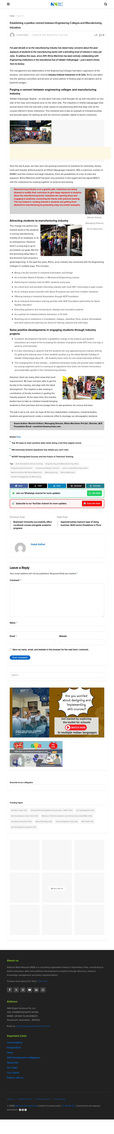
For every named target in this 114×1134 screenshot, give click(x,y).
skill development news (67, 821)
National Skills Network (26, 1105)
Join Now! (96, 493)
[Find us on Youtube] (29, 989)
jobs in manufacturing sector (75, 468)
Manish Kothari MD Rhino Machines (26, 472)
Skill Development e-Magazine (23, 1057)
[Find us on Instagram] (23, 989)
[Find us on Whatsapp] (43, 989)
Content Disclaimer (43, 1099)
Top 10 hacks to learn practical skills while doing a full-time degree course (46, 443)
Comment (15, 580)
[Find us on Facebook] (9, 989)
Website (63, 636)
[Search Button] (105, 4)
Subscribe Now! (93, 503)
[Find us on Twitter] (16, 989)
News (10, 1052)
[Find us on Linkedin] (36, 989)
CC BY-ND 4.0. (68, 1105)
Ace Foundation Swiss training (29, 464)
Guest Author (23, 35)
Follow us (58, 888)
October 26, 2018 (39, 35)
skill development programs (23, 827)
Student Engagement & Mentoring (26, 476)
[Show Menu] (8, 4)
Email (13, 636)
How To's (20, 16)
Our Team (12, 1067)
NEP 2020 (87, 821)
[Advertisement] (60, 153)
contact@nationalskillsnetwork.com (33, 1026)
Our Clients (13, 1072)
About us (10, 1099)
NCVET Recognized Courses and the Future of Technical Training (42, 456)
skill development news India (24, 816)
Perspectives (14, 1047)
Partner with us (15, 1077)
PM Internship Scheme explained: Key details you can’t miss (40, 449)
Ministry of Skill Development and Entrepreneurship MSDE (67, 816)
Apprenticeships (44, 821)
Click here (43, 981)
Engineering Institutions (22, 468)
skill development (85, 810)
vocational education (21, 821)
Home (12, 16)
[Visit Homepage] (57, 4)
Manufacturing (51, 472)
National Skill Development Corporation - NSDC (51, 810)
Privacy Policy (60, 1099)
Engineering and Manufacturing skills (62, 464)
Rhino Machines (68, 472)
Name (13, 622)
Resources (12, 1062)
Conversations (14, 1042)
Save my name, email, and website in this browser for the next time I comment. (51, 649)
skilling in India (19, 810)
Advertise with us (24, 1099)
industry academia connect (47, 468)
